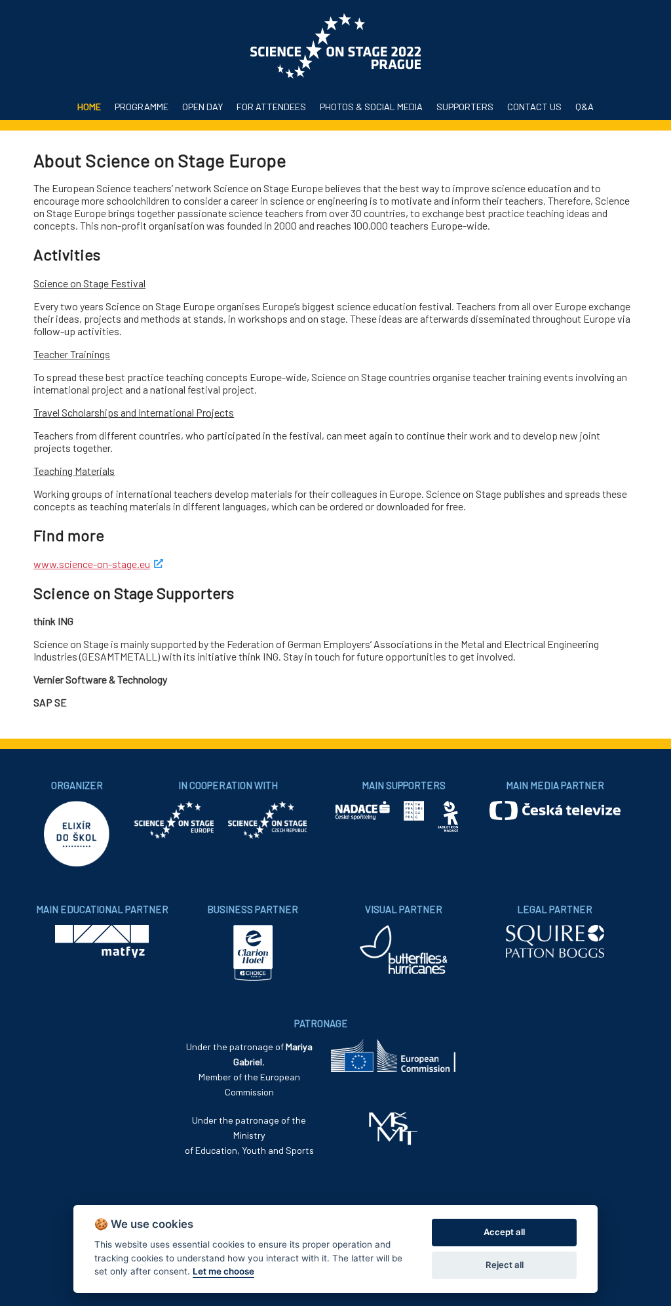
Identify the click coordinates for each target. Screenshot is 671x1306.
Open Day (202, 106)
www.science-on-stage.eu (91, 564)
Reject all (505, 1264)
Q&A (584, 106)
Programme (141, 106)
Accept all (504, 1232)
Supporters (464, 106)
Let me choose (223, 1271)
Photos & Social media (371, 106)
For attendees (271, 106)
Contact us (534, 106)
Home (89, 106)
